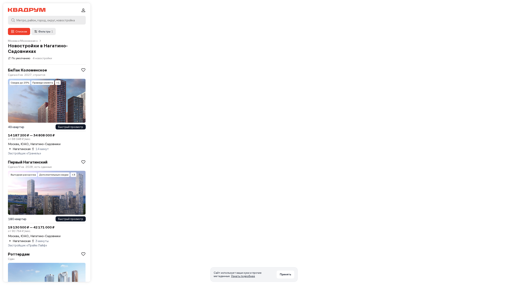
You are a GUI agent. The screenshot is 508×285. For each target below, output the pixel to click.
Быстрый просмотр (70, 126)
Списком (21, 31)
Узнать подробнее (243, 276)
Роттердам (19, 254)
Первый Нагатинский (27, 162)
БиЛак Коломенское (27, 70)
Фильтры (45, 31)
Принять (285, 274)
